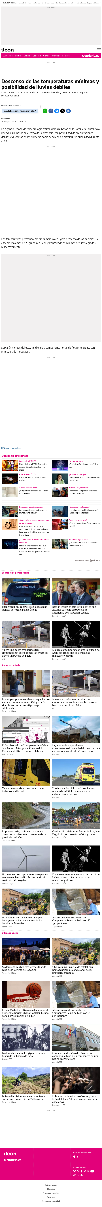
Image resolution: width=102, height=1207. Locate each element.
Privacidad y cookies (51, 1193)
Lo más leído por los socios (15, 572)
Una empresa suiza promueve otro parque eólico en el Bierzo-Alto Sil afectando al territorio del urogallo (25, 877)
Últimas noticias (10, 933)
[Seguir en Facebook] (81, 1171)
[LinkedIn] (68, 111)
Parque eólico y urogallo (66, 3)
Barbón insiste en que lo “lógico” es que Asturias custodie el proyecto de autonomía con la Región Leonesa (74, 609)
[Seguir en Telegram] (85, 1171)
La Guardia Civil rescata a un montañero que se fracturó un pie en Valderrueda (24, 1097)
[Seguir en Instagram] (88, 1171)
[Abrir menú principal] (99, 49)
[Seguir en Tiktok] (74, 1175)
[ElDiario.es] (90, 55)
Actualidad (7, 55)
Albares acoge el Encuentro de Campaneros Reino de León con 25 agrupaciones (71, 920)
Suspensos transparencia (36, 3)
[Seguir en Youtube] (92, 1171)
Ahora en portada (11, 665)
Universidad (57, 55)
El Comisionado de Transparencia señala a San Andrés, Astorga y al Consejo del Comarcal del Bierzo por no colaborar (25, 748)
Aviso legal (51, 1197)
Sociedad (37, 55)
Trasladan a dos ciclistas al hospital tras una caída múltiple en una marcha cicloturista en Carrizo (73, 791)
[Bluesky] (56, 111)
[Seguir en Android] (74, 1156)
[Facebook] (50, 111)
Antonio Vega (7, 754)
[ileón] (17, 1153)
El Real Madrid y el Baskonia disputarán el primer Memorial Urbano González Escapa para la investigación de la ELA (25, 1012)
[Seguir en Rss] (81, 1175)
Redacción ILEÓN (59, 616)
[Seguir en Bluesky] (74, 1171)
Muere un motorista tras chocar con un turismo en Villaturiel (23, 790)
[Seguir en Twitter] (78, 1171)
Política (18, 55)
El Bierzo (69, 55)
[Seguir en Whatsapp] (78, 1175)
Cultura (27, 55)
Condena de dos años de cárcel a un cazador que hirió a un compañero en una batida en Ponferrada (75, 1055)
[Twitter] (62, 111)
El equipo (51, 1189)
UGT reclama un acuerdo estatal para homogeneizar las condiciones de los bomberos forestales (22, 920)
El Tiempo (5, 448)
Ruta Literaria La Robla (51, 3)
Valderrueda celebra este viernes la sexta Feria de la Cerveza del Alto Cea (24, 968)
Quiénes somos (51, 1185)
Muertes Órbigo (22, 3)
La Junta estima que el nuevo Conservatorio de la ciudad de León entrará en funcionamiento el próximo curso (76, 748)
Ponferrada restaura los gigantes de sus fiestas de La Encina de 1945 (23, 1054)
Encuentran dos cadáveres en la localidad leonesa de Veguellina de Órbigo (24, 608)
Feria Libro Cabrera (80, 3)
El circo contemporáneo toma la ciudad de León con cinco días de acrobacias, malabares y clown (75, 652)
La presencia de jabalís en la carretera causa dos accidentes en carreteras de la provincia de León (24, 834)
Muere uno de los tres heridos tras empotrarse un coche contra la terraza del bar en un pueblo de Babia (25, 652)
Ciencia (46, 55)
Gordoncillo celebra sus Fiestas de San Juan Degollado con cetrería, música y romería (76, 833)
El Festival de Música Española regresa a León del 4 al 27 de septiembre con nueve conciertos (75, 1099)
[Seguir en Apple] (77, 1156)
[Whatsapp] (45, 111)
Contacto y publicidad (51, 1201)
